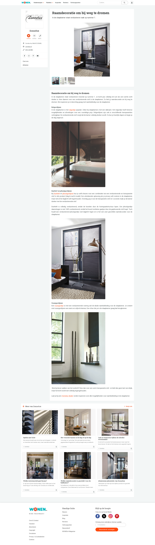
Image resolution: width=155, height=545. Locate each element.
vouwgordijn (59, 306)
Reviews (65, 2)
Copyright (32, 530)
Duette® (57, 194)
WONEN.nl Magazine (68, 531)
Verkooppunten (75, 2)
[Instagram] (110, 516)
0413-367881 (29, 50)
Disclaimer (32, 533)
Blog (63, 518)
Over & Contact (33, 520)
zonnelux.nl (28, 46)
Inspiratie (58, 2)
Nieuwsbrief (66, 528)
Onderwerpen (38, 2)
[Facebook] (97, 516)
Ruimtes (49, 2)
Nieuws (64, 512)
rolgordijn (72, 110)
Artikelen (25, 65)
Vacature (32, 524)
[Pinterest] (117, 516)
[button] (57, 50)
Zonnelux (27, 446)
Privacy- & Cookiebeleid (36, 537)
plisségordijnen (68, 194)
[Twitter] (104, 516)
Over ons (25, 61)
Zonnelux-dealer (67, 396)
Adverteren (32, 527)
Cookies (31, 539)
